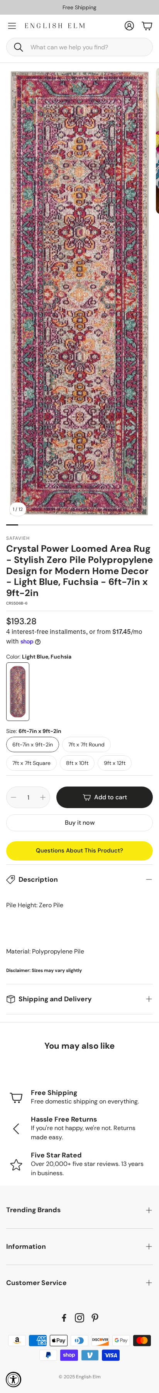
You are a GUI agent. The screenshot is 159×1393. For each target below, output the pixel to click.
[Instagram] (79, 1317)
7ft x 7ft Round (86, 744)
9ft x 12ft (114, 763)
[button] (79, 47)
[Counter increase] (43, 797)
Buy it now (80, 823)
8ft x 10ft (77, 763)
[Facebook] (64, 1317)
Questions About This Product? (79, 850)
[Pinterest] (95, 1317)
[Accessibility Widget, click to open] (13, 1379)
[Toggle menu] (12, 26)
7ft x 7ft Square (31, 763)
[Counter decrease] (13, 797)
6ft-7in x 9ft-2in (32, 744)
